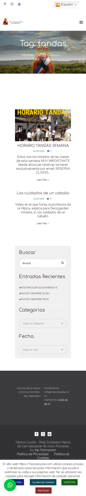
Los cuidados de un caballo (43, 193)
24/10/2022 (39, 151)
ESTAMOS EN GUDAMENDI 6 (39, 287)
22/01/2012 (38, 199)
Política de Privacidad (32, 454)
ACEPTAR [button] (69, 482)
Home (28, 55)
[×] (10, 485)
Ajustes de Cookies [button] (43, 482)
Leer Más (16, 482)
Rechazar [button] (43, 490)
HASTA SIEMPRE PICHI (35, 299)
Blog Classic (49, 55)
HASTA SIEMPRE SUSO (36, 293)
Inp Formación (45, 450)
